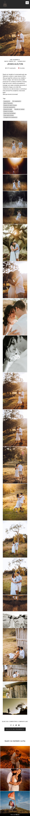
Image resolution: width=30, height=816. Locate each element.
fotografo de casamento (10, 117)
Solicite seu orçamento (15, 729)
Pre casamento (17, 101)
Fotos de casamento (9, 107)
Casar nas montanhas (9, 113)
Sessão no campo (19, 109)
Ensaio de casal (8, 109)
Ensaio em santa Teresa (10, 105)
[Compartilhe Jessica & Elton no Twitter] (16, 725)
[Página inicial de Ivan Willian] (5, 4)
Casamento (7, 101)
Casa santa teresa (8, 115)
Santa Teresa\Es (8, 103)
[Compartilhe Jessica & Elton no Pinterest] (19, 725)
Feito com (15, 814)
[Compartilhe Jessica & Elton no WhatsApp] (13, 725)
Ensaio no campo (8, 111)
